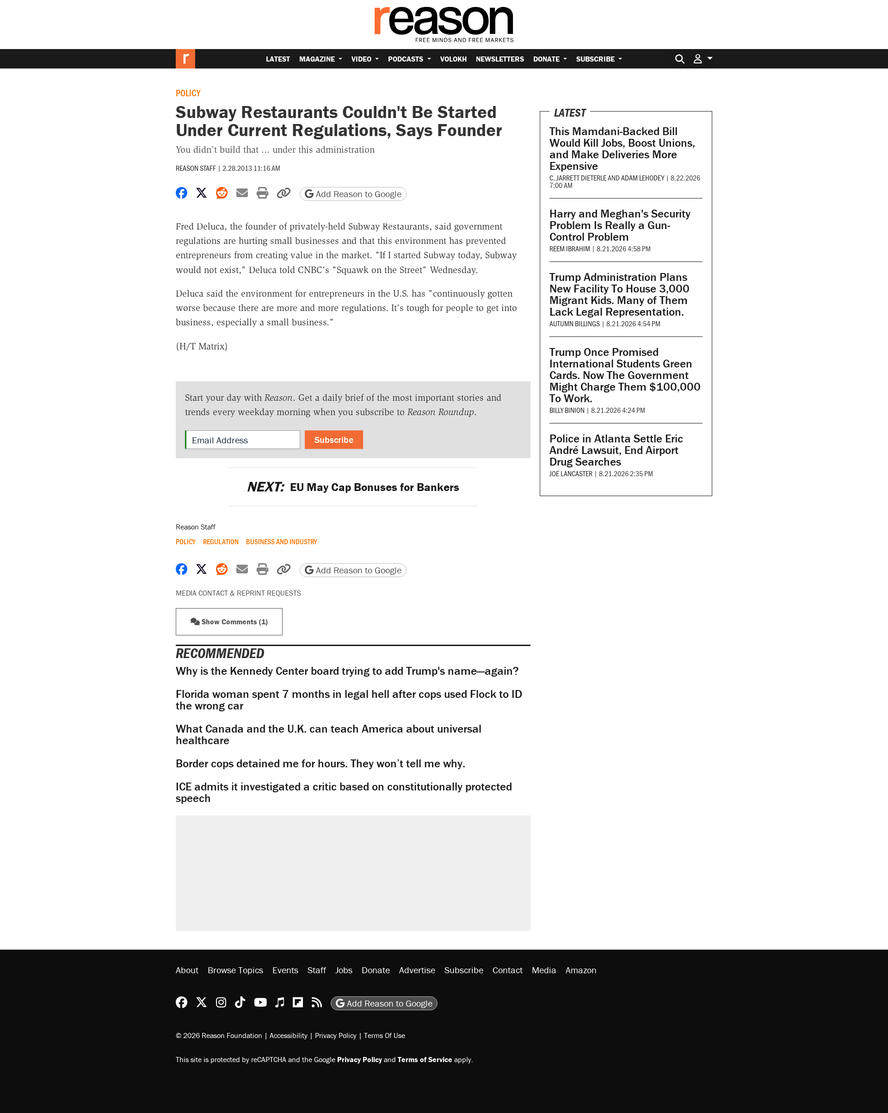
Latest (278, 58)
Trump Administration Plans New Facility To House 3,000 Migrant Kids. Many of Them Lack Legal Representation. (619, 294)
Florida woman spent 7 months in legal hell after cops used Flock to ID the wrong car (349, 700)
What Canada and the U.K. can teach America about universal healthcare (328, 734)
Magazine (318, 58)
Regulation (221, 541)
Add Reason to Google (357, 193)
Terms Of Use (384, 1035)
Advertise (417, 970)
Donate (547, 58)
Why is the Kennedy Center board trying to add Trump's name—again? (347, 671)
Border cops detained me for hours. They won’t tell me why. (320, 763)
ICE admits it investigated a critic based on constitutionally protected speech (344, 792)
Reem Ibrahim (569, 248)
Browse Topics (235, 970)
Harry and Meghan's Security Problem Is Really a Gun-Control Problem (620, 225)
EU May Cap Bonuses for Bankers (353, 487)
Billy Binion (567, 410)
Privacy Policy (336, 1035)
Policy (188, 93)
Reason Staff (196, 168)
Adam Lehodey (642, 177)
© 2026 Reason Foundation (219, 1035)
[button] (703, 58)
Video (362, 58)
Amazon (581, 970)
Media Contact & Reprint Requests (238, 592)
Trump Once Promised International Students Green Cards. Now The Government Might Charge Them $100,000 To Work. (625, 375)
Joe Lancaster (570, 473)
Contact (508, 970)
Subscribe (596, 58)
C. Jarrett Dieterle (577, 177)
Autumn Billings (574, 323)
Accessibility (289, 1035)
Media (544, 970)
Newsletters (500, 58)
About (187, 970)
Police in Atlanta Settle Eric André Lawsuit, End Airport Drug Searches (616, 450)
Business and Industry (281, 541)
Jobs (343, 970)
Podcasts (406, 58)
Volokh (453, 58)
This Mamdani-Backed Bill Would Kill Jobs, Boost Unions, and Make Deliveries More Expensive (622, 148)
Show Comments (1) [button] (234, 621)
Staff (317, 970)
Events (285, 970)
